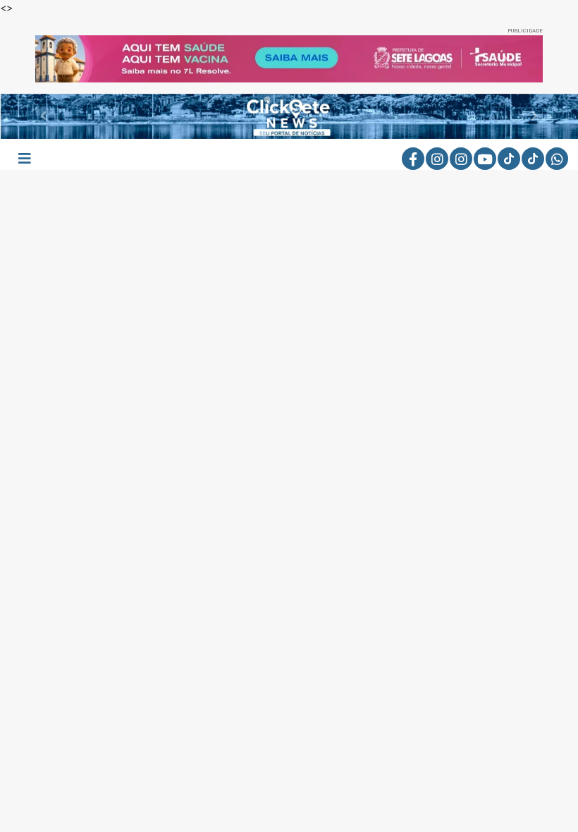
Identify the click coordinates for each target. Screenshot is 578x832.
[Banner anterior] (73, 58)
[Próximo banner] (505, 58)
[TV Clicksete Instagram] (461, 158)
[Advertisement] (289, 302)
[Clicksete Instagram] (437, 158)
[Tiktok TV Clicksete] (533, 158)
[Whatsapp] (557, 158)
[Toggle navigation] (24, 158)
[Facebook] (413, 158)
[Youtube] (485, 158)
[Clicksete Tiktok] (509, 158)
